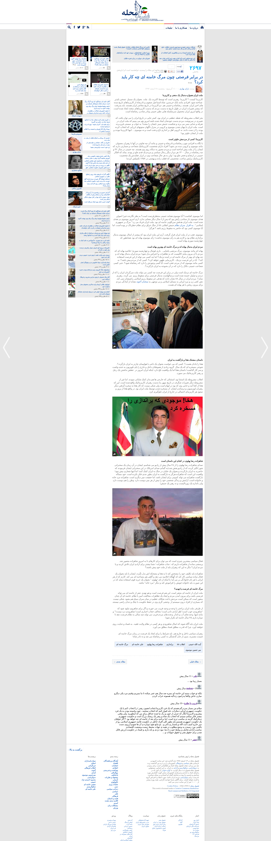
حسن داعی (112, 822)
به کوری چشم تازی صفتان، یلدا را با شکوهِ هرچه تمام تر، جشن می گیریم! (97, 121)
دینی (116, 787)
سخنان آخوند (142, 281)
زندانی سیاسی (112, 789)
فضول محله (135, 10)
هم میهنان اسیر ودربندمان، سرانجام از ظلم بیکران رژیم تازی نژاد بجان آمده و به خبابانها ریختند (79, 89)
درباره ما (194, 28)
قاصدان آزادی (111, 826)
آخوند (93, 770)
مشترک (82, 26)
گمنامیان (129, 838)
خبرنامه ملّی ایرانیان (192, 826)
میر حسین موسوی (193, 650)
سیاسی (186, 763)
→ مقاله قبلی (195, 662)
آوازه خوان (166, 770)
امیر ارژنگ (76, 207)
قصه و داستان (112, 798)
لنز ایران (113, 828)
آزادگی (180, 820)
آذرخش (130, 820)
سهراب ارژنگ (77, 116)
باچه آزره (129, 824)
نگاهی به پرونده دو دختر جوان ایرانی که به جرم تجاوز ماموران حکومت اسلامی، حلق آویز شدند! (97, 167)
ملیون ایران (145, 826)
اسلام (93, 763)
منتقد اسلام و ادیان (126, 840)
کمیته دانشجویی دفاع (159, 828)
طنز (116, 794)
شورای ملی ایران (143, 824)
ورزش (115, 808)
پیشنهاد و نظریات (111, 777)
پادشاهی (114, 775)
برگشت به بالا (75, 750)
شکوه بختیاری (77, 170)
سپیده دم (196, 830)
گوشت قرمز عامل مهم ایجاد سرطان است (97, 202)
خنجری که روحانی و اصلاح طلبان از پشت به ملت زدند (97, 139)
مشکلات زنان (113, 805)
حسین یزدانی (128, 826)
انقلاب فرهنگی (90, 768)
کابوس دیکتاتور (127, 832)
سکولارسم (184, 768)
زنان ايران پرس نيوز (159, 824)
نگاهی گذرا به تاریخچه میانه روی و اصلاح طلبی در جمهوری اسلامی (98, 175)
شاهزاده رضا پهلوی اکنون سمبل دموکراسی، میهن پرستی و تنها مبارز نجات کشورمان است (78, 62)
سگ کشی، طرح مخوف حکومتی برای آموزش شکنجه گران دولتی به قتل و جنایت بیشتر (97, 157)
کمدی (116, 803)
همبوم (180, 824)
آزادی (176, 768)
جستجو (69, 26)
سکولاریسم (91, 787)
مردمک (196, 836)
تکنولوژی (114, 782)
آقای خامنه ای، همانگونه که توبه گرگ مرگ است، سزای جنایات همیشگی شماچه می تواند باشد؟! (101, 63)
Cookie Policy (172, 786)
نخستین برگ (202, 26)
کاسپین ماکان (77, 188)
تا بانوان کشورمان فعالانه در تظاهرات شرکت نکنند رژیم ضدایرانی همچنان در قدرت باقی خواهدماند (100, 89)
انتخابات (115, 766)
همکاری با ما (181, 28)
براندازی (169, 644)
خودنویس (196, 828)
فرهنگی (179, 763)
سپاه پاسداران (90, 761)
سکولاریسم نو (194, 832)
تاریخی (115, 780)
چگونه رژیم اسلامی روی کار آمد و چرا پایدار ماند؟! (98, 185)
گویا (181, 822)
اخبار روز (196, 820)
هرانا (164, 830)
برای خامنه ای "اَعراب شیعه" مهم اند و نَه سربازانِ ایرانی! (97, 125)
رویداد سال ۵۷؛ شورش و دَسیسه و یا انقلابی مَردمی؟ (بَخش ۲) (97, 130)
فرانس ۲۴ (196, 834)
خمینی (93, 782)
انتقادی (115, 768)
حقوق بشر (162, 820)
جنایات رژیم (113, 784)
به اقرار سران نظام (184, 225)
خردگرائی (92, 766)
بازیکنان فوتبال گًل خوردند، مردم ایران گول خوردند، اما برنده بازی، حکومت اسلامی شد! (97, 180)
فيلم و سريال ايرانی (109, 824)
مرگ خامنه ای (122, 644)
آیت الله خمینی (195, 644)
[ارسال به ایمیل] (161, 71)
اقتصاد (115, 763)
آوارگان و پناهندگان (111, 761)
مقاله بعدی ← (119, 662)
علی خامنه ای (137, 644)
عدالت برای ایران (160, 826)
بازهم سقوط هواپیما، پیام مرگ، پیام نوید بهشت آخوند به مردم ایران (98, 107)
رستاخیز (129, 828)
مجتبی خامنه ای (90, 784)
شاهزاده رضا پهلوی (155, 644)
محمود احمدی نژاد (89, 780)
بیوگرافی (114, 773)
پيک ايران (196, 822)
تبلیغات (169, 28)
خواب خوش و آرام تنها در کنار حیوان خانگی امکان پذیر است (97, 198)
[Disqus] (157, 706)
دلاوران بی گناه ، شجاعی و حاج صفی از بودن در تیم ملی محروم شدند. (98, 144)
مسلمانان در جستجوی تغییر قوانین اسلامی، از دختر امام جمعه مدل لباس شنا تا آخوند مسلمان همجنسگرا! (97, 162)
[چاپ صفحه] (165, 71)
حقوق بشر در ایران (159, 822)
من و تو (113, 830)
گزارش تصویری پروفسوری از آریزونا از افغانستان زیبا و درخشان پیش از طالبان (98, 193)
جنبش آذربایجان (194, 824)
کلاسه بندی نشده (111, 801)
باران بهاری (184, 89)
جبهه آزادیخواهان (143, 820)
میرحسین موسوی (89, 775)
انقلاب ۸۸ (181, 644)
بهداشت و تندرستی (110, 770)
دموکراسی (193, 768)
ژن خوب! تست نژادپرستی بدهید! (100, 147)
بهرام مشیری (111, 820)
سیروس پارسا (77, 134)
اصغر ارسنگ (128, 822)
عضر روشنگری (127, 830)
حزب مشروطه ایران (142, 822)
